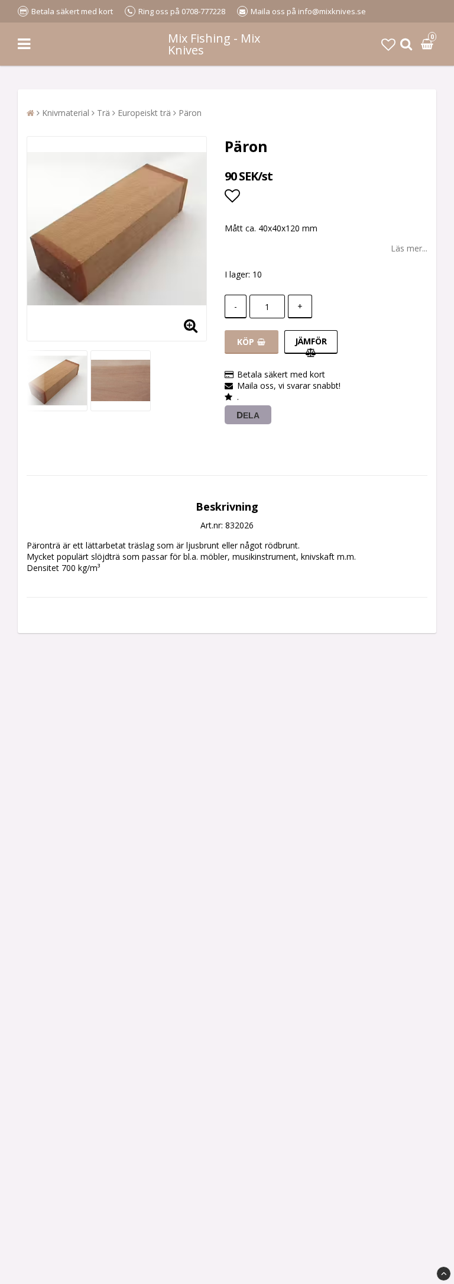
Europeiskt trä (144, 112)
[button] (388, 44)
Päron (190, 112)
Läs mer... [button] (409, 248)
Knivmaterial (65, 112)
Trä (103, 112)
